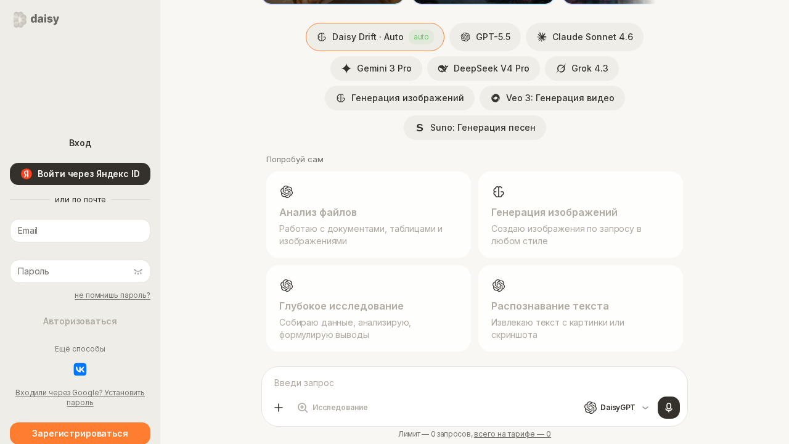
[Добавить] (278, 407)
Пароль (29, 252)
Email (25, 211)
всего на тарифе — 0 (512, 434)
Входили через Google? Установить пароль (80, 397)
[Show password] (138, 271)
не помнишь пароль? (112, 295)
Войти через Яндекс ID (88, 173)
